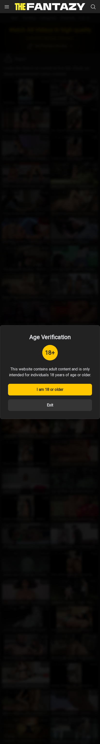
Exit (50, 405)
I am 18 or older (50, 389)
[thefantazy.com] (50, 6)
